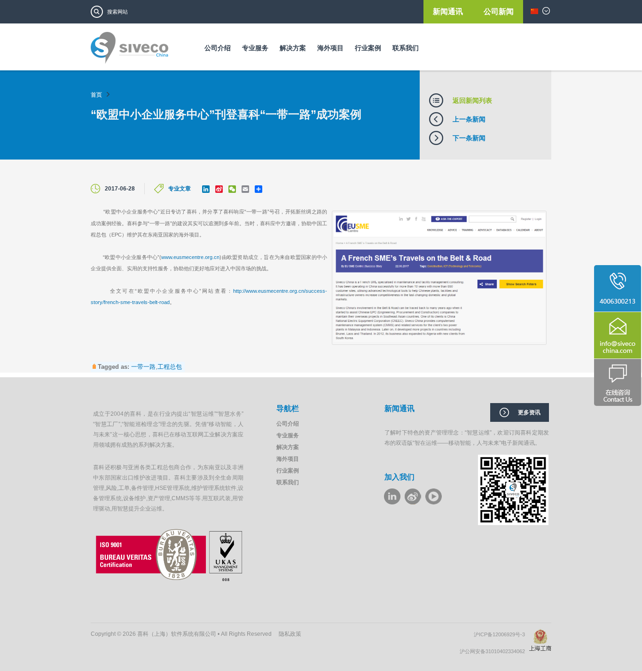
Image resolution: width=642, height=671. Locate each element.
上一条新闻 (469, 119)
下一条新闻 (469, 138)
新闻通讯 (449, 11)
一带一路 (143, 366)
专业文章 (179, 188)
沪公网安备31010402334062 (494, 651)
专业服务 (255, 48)
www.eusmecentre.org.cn (190, 257)
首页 (96, 95)
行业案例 (368, 48)
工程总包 (169, 366)
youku (433, 496)
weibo (413, 496)
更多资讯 (529, 412)
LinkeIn (392, 496)
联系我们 (405, 48)
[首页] (129, 51)
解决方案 (293, 48)
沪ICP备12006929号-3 (501, 634)
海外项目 (330, 48)
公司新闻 (499, 11)
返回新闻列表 (472, 100)
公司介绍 (217, 48)
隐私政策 (290, 634)
